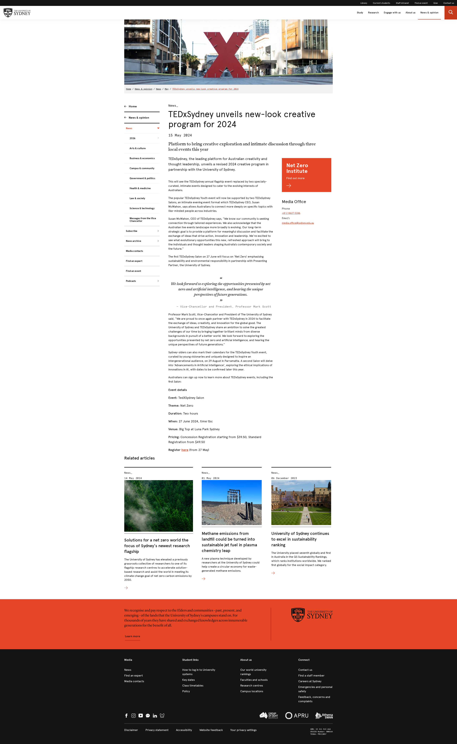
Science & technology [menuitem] (142, 208)
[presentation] (158, 528)
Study (360, 12)
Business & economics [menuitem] (142, 158)
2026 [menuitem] (132, 138)
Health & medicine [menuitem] (140, 188)
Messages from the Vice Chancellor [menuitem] (143, 220)
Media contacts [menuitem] (134, 251)
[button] (451, 12)
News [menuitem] (129, 128)
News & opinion (429, 12)
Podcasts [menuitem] (131, 281)
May (167, 89)
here (184, 450)
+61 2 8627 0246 (291, 213)
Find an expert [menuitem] (134, 261)
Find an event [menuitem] (133, 271)
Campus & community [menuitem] (142, 168)
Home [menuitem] (133, 106)
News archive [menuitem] (133, 241)
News (158, 89)
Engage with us (392, 12)
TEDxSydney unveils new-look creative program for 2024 (205, 89)
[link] (363, 3)
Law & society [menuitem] (137, 198)
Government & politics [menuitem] (142, 178)
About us (410, 12)
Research (373, 12)
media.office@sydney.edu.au (298, 222)
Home (128, 89)
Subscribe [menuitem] (131, 231)
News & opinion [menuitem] (139, 117)
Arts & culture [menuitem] (138, 148)
